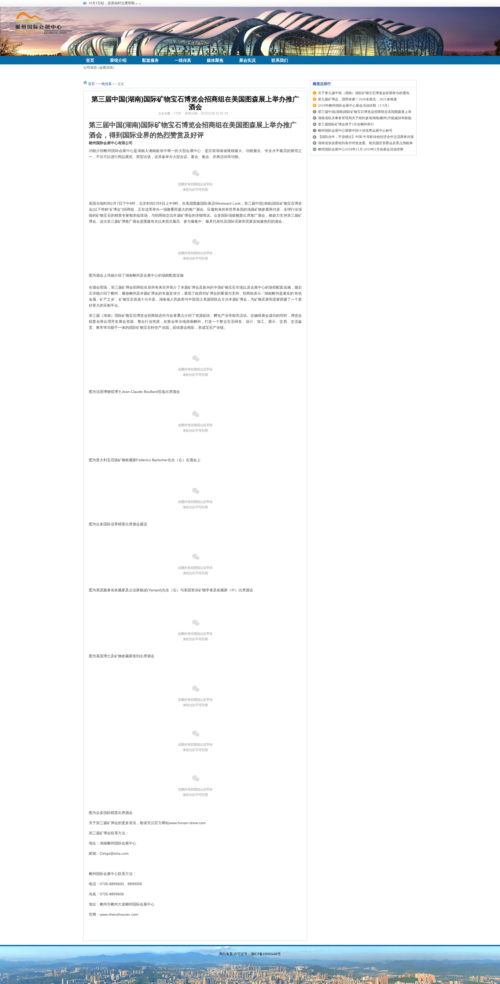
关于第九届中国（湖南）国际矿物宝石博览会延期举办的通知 (363, 93)
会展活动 (106, 67)
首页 (91, 84)
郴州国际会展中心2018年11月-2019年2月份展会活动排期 (360, 149)
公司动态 (90, 67)
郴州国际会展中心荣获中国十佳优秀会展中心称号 (355, 130)
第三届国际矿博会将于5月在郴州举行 (346, 124)
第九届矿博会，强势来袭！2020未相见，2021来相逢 (357, 99)
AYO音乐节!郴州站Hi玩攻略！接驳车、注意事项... (126, 3)
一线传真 (105, 84)
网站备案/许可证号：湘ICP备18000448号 (250, 954)
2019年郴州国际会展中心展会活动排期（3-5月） (354, 105)
